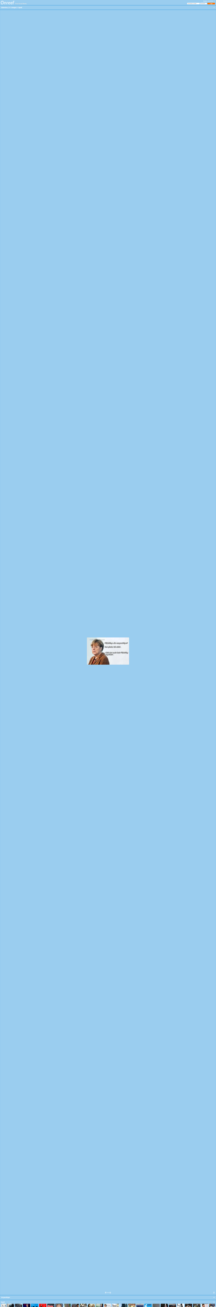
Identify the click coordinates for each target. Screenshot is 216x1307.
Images (14, 7)
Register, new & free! (208, 1)
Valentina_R (5, 7)
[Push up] (106, 1293)
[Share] (214, 1293)
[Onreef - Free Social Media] (7, 4)
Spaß (20, 7)
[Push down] (110, 1293)
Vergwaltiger (5, 1297)
